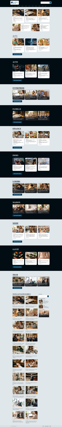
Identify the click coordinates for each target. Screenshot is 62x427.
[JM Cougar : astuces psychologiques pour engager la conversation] (32, 403)
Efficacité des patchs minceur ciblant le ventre (43, 261)
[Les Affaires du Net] (14, 3)
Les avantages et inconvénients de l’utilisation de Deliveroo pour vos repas (17, 48)
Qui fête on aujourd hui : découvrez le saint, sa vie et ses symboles (31, 18)
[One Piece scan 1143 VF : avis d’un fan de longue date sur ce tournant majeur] (18, 12)
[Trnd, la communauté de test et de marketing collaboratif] (31, 281)
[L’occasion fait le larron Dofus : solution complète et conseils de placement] (18, 337)
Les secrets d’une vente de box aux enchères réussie (18, 212)
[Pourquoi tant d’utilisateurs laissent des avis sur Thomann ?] (41, 306)
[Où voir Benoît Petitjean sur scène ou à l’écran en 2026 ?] (32, 377)
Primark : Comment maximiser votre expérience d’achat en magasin (43, 235)
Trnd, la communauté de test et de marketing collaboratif (31, 285)
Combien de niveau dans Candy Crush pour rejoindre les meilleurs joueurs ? (44, 26)
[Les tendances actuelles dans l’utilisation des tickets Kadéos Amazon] (44, 134)
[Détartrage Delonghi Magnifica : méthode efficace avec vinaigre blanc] (18, 415)
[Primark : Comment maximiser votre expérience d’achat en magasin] (44, 229)
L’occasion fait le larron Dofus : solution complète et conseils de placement (18, 344)
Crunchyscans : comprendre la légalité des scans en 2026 (17, 285)
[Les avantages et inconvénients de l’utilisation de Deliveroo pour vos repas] (18, 41)
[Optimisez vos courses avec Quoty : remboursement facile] (31, 134)
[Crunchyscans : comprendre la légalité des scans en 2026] (19, 281)
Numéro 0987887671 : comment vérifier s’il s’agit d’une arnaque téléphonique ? (17, 140)
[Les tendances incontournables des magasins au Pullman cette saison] (31, 229)
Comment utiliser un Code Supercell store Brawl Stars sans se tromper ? (31, 396)
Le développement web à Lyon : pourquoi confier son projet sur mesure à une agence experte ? (30, 48)
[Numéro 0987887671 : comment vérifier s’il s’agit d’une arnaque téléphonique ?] (18, 134)
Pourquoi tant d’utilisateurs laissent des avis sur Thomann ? (46, 307)
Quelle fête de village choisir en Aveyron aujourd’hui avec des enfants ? (25, 26)
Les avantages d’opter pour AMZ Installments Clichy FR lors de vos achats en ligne (31, 97)
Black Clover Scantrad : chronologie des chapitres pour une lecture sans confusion (18, 356)
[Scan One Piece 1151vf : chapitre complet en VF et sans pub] (44, 12)
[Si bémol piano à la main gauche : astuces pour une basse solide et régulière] (18, 363)
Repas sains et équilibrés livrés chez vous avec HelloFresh (43, 47)
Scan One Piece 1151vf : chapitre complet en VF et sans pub (43, 18)
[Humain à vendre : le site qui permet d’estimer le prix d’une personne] (18, 161)
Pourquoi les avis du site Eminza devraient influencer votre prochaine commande (43, 212)
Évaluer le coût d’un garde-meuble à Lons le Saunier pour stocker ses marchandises (30, 167)
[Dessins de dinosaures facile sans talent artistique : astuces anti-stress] (32, 363)
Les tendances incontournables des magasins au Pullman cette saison (30, 235)
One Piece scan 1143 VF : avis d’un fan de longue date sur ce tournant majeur (18, 18)
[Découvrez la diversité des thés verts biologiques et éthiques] (31, 255)
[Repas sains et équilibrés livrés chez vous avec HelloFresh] (44, 41)
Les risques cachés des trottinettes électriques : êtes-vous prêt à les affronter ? (43, 74)
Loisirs (44, 305)
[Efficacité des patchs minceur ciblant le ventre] (44, 255)
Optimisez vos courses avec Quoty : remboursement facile (30, 140)
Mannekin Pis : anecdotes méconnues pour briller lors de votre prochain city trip (18, 383)
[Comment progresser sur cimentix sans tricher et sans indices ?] (32, 350)
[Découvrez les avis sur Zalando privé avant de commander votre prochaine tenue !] (18, 229)
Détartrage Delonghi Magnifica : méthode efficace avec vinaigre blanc (43, 284)
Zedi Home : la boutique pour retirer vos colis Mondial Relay (42, 98)
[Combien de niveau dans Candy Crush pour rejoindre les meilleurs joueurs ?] (36, 27)
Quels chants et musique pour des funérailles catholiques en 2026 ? (43, 119)
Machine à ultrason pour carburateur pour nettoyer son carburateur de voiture (18, 74)
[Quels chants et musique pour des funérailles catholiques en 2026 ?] (43, 116)
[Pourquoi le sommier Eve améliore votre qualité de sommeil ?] (31, 209)
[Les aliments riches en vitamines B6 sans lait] (18, 255)
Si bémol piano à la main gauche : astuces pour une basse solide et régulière (17, 370)
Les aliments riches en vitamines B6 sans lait (18, 261)
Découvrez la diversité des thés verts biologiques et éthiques (31, 261)
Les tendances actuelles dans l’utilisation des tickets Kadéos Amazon (43, 140)
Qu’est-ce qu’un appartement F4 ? (43, 166)
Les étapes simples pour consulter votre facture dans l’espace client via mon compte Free (18, 97)
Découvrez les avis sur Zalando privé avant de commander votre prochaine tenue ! (18, 235)
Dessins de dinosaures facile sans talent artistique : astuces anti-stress (31, 370)
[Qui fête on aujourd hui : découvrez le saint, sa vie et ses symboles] (31, 12)
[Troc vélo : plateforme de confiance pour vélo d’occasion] (31, 68)
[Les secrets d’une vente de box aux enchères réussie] (19, 209)
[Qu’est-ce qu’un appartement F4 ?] (44, 161)
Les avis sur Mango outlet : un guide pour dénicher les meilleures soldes (44, 314)
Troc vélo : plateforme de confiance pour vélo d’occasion (30, 73)
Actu (15, 36)
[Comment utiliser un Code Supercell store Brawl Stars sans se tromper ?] (32, 390)
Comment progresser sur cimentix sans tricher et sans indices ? (31, 356)
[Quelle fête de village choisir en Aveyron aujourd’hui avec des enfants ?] (16, 27)
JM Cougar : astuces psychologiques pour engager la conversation (31, 409)
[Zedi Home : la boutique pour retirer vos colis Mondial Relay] (43, 95)
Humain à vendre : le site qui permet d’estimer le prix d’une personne (18, 167)
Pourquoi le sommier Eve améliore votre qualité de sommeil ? (31, 212)
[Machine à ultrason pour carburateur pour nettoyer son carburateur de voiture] (18, 68)
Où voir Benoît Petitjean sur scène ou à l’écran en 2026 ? (31, 383)
